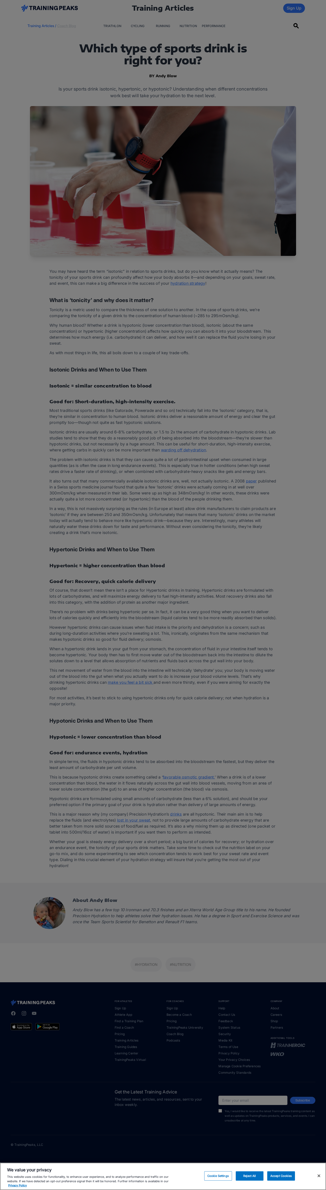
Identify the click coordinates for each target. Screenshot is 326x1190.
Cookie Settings (218, 1176)
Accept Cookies (281, 1176)
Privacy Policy (17, 1185)
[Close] (319, 1176)
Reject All (249, 1176)
